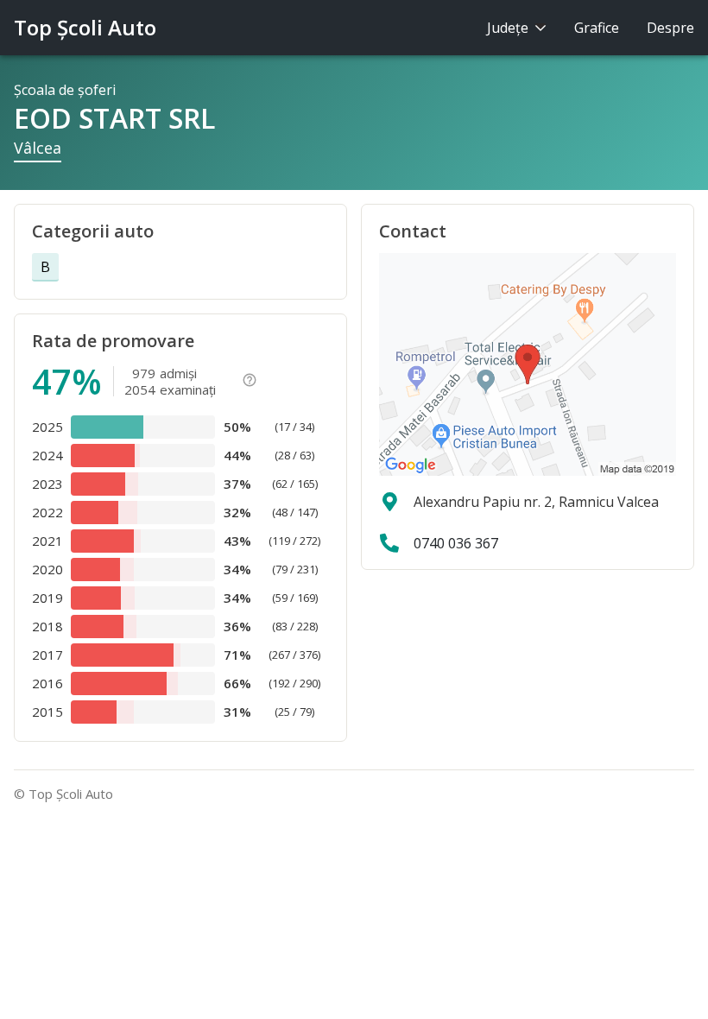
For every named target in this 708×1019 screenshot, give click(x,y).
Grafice (596, 27)
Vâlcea (37, 147)
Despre (670, 27)
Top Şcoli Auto (85, 27)
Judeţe (509, 27)
